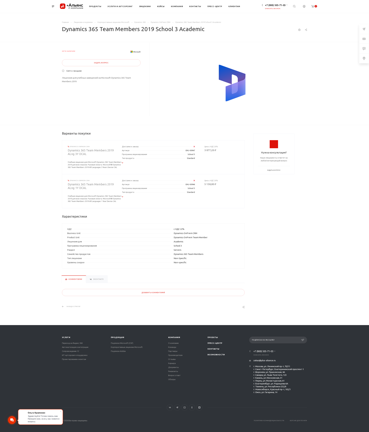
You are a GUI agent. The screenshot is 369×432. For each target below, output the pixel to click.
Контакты (213, 349)
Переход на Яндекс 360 (72, 343)
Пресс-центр (215, 343)
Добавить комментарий (153, 292)
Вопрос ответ (174, 375)
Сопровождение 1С (70, 351)
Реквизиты (173, 371)
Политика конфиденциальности (269, 420)
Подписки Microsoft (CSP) (122, 343)
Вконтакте (170, 407)
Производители (175, 355)
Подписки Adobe (118, 351)
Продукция (117, 337)
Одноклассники (192, 407)
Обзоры (172, 379)
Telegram (177, 407)
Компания (174, 337)
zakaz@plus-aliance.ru (264, 360)
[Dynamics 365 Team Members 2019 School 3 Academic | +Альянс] (232, 83)
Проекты (213, 337)
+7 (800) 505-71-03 (275, 5)
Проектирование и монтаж (74, 359)
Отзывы (172, 359)
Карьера (172, 363)
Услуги (66, 337)
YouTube (184, 407)
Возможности (216, 355)
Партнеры (172, 351)
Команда (172, 347)
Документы (173, 367)
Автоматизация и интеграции (75, 347)
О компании (173, 343)
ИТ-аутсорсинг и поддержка (74, 355)
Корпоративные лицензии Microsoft (127, 347)
